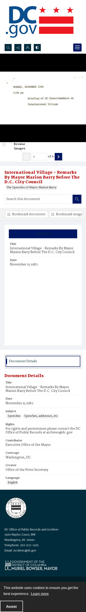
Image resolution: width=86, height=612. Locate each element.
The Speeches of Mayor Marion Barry (31, 187)
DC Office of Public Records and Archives (31, 529)
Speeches (14, 416)
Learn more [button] (40, 594)
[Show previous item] (26, 156)
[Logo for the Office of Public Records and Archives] (15, 507)
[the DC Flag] (39, 22)
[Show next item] (58, 156)
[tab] (43, 234)
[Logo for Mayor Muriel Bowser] (31, 565)
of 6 (51, 156)
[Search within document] (77, 199)
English (12, 482)
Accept (11, 606)
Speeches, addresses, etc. (41, 416)
